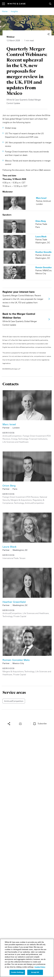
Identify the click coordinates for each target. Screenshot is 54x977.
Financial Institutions (38, 439)
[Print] (21, 723)
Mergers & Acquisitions (21, 500)
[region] (27, 958)
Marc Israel (9, 424)
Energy (14, 439)
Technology (23, 439)
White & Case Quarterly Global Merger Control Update (20, 319)
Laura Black (9, 547)
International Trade (11, 558)
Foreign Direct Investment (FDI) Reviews (21, 497)
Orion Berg (9, 486)
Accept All (35, 972)
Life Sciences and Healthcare (16, 442)
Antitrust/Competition (12, 436)
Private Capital (19, 616)
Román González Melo (16, 660)
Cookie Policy (40, 967)
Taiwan (22, 558)
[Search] (50, 4)
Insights (14, 11)
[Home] (16, 3)
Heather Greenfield (14, 602)
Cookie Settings (17, 972)
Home (5, 11)
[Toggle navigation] (4, 4)
